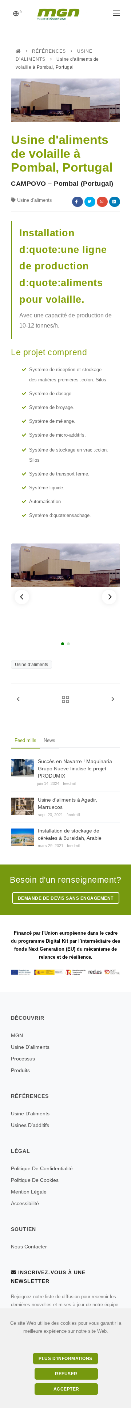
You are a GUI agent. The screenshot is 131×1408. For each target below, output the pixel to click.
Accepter (66, 1389)
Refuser (66, 1373)
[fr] (16, 14)
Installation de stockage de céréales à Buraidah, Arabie (70, 834)
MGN (17, 1035)
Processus (23, 1059)
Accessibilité (25, 1203)
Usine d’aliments (31, 664)
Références (49, 51)
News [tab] (49, 740)
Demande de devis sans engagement (66, 898)
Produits (20, 1070)
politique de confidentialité (42, 1168)
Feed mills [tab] (25, 740)
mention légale (29, 1192)
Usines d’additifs (30, 1125)
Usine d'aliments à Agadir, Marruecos (67, 803)
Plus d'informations (65, 1358)
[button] (22, 597)
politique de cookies (35, 1180)
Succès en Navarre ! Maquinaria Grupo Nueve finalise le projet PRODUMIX (75, 768)
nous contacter (29, 1246)
